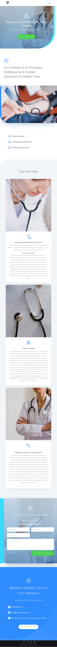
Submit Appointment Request (42, 553)
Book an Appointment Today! (28, 626)
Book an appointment (26, 36)
